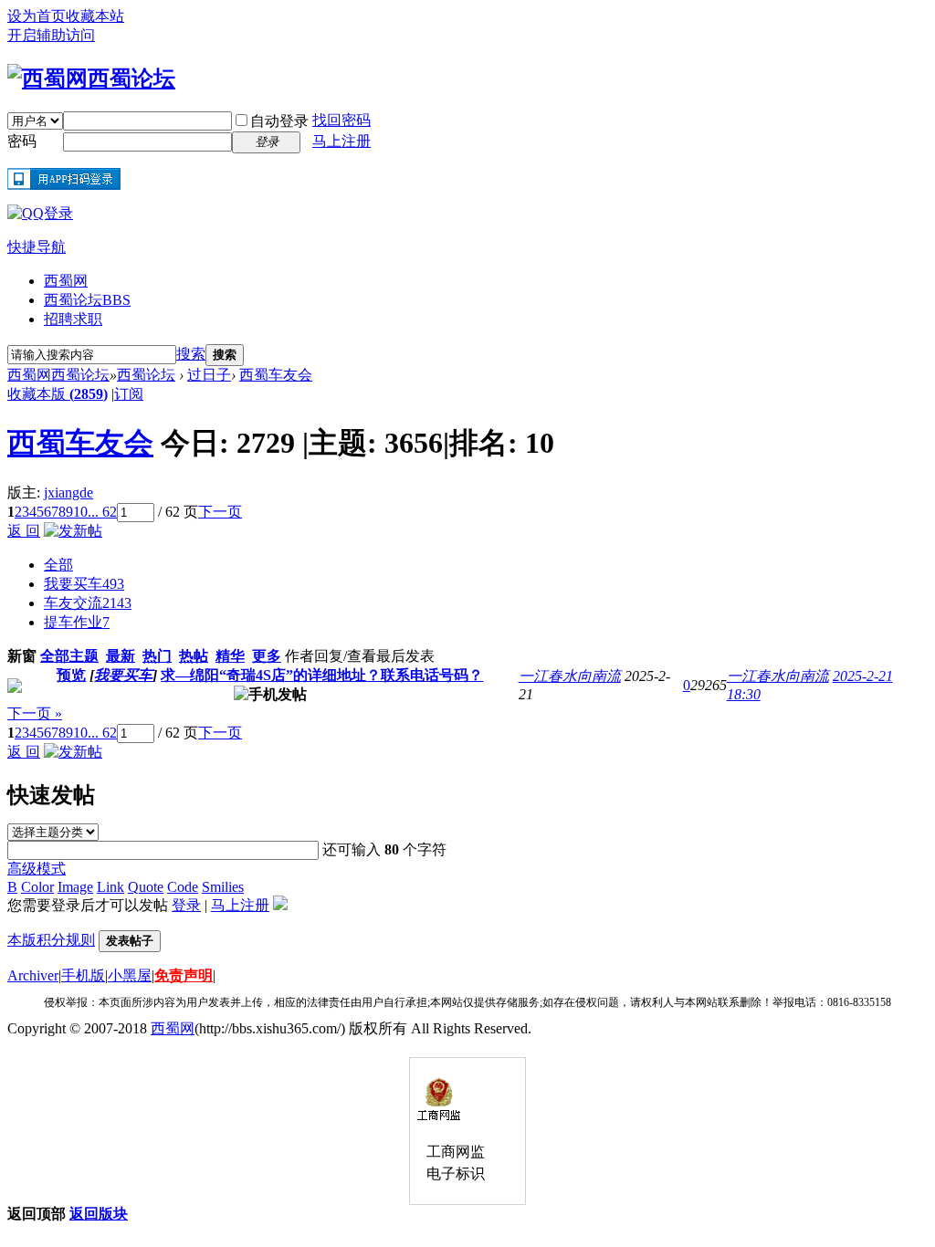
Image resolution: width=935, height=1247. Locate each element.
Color (37, 887)
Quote (145, 887)
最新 (120, 656)
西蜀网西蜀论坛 (58, 374)
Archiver (32, 975)
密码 (22, 141)
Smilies (223, 887)
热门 (157, 656)
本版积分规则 (51, 940)
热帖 (193, 656)
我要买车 (84, 584)
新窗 (22, 656)
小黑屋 (130, 975)
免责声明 (183, 975)
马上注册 (341, 141)
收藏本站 (95, 16)
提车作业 (77, 622)
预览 (71, 675)
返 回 (23, 531)
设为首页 (36, 16)
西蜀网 (66, 280)
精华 (230, 656)
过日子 (209, 374)
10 (80, 511)
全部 (58, 564)
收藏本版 (57, 394)
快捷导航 (36, 247)
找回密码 (341, 120)
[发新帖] (73, 531)
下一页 (220, 511)
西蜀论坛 (87, 300)
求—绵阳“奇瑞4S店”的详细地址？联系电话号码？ (322, 675)
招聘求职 (73, 319)
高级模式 (36, 868)
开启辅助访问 (51, 35)
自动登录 (279, 121)
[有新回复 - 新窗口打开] (14, 688)
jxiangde (68, 492)
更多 (266, 656)
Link (110, 887)
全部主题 (69, 656)
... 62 (102, 511)
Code (182, 887)
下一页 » (34, 713)
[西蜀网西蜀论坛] (91, 78)
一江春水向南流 (570, 676)
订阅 (128, 394)
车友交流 (87, 603)
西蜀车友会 (275, 374)
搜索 (190, 354)
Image (75, 887)
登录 (186, 905)
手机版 (83, 975)
